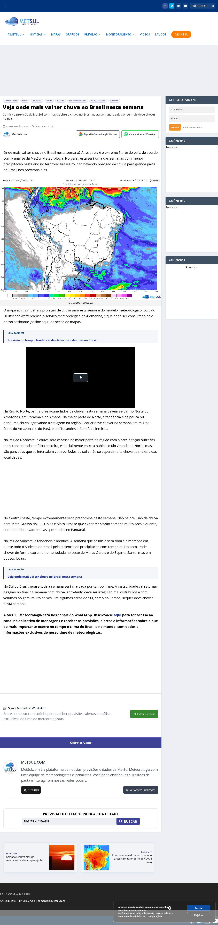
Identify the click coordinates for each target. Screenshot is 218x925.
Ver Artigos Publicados (142, 790)
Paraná (60, 100)
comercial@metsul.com (51, 900)
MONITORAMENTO (118, 34)
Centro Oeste (11, 100)
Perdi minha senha (192, 127)
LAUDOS (160, 34)
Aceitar (198, 908)
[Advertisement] (109, 917)
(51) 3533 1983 (8, 900)
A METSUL (14, 34)
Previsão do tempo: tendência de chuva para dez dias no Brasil (52, 340)
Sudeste (114, 100)
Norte (49, 100)
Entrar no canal (146, 714)
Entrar (175, 127)
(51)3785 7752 (27, 900)
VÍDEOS (145, 34)
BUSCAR (130, 821)
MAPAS (56, 34)
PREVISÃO (90, 34)
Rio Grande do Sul (77, 100)
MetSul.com (19, 134)
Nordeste (37, 100)
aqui (117, 615)
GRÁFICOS (72, 34)
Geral (25, 100)
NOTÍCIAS (36, 34)
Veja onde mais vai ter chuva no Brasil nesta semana (44, 577)
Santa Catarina (98, 100)
